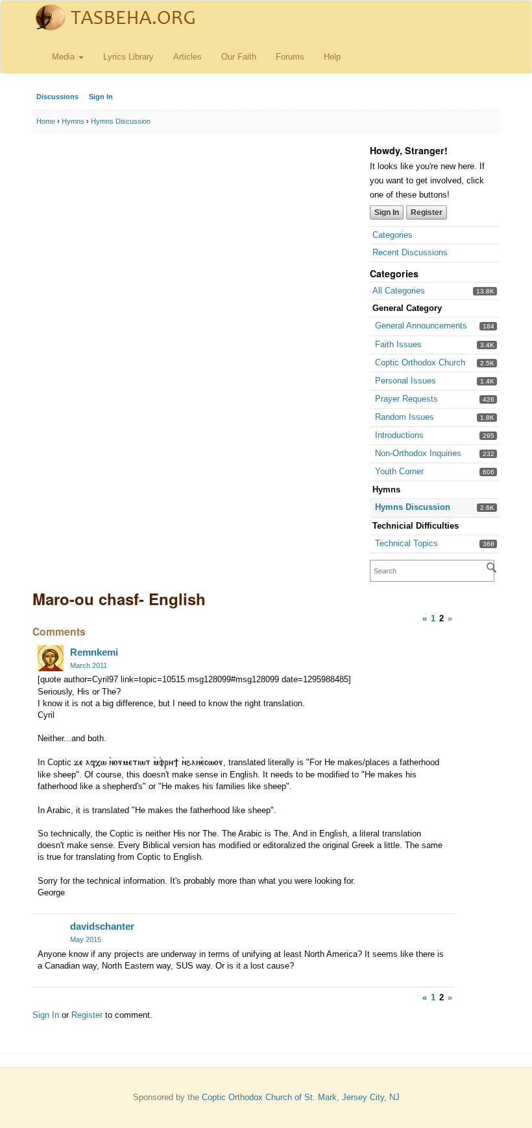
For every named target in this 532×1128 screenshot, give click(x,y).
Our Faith (238, 57)
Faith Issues (398, 344)
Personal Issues (405, 381)
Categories (392, 235)
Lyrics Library (128, 57)
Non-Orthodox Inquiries (418, 453)
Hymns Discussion (412, 507)
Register (426, 212)
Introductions (399, 435)
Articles (187, 57)
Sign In (101, 96)
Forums (290, 57)
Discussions (57, 96)
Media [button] (64, 57)
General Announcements (421, 325)
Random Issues (404, 417)
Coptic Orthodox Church (420, 362)
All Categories (398, 290)
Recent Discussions (410, 252)
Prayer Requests (406, 399)
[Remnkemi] (51, 658)
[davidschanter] (51, 932)
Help (332, 57)
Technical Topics (406, 543)
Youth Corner (399, 471)
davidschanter (102, 926)
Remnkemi (94, 652)
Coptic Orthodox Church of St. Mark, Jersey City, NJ (301, 1097)
